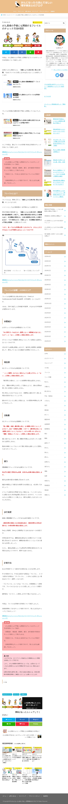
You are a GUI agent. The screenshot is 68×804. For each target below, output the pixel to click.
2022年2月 (48, 341)
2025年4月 (48, 256)
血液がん (47, 462)
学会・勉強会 (49, 396)
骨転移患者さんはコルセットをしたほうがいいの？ (59, 131)
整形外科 (47, 419)
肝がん (47, 447)
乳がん (47, 382)
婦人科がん (48, 391)
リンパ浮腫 (48, 377)
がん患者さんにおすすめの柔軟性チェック (54, 228)
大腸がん (47, 386)
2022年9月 (48, 308)
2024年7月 (48, 266)
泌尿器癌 (47, 424)
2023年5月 (48, 284)
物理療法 (47, 429)
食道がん (47, 480)
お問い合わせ (28, 11)
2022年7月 (48, 317)
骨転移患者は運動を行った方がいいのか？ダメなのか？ (59, 182)
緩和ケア (47, 443)
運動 (46, 471)
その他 (47, 368)
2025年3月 (48, 261)
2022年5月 (48, 327)
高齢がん (24, 694)
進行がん (47, 466)
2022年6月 (48, 322)
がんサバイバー (8, 694)
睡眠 (46, 438)
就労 (46, 405)
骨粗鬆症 (47, 485)
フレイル (17, 694)
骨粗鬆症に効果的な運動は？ (53, 216)
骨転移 (47, 490)
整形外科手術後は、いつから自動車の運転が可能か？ (59, 121)
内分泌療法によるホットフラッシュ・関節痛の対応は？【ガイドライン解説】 (59, 193)
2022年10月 (48, 303)
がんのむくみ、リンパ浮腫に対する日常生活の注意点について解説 (59, 142)
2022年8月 (48, 313)
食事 (46, 476)
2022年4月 (48, 331)
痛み (46, 433)
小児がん (47, 400)
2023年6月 (48, 280)
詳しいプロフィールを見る (60, 69)
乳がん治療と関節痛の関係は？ (59, 150)
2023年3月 (48, 294)
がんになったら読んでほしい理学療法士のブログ (24, 801)
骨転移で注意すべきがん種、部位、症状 (59, 161)
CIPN (46, 353)
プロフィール (21, 11)
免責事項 (53, 11)
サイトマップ (35, 11)
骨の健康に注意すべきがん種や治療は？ (54, 235)
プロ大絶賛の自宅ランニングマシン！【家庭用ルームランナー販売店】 (54, 86)
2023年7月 (48, 275)
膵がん (47, 457)
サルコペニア (49, 363)
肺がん (47, 452)
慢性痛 (47, 410)
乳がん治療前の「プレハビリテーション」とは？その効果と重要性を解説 (59, 173)
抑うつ (47, 414)
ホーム (14, 11)
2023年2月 (48, 298)
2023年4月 (48, 289)
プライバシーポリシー (44, 11)
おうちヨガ (47, 96)
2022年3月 (48, 336)
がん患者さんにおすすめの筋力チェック (54, 221)
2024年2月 (48, 270)
